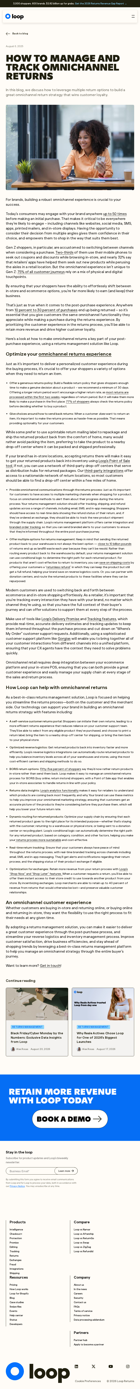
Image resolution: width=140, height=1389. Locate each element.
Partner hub (80, 1340)
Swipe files (16, 1306)
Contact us (80, 1302)
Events (13, 1311)
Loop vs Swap (81, 1242)
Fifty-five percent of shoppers (60, 769)
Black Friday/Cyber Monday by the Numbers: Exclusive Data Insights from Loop (37, 1037)
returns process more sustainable (38, 840)
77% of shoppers (78, 401)
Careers (78, 1293)
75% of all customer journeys (41, 272)
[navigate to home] (14, 17)
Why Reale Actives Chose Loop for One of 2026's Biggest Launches (100, 1037)
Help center (16, 1315)
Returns (14, 1255)
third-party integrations (103, 471)
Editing (14, 1247)
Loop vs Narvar (82, 1229)
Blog (12, 1298)
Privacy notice (82, 1315)
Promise (14, 1242)
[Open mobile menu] (133, 16)
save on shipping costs (114, 562)
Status (13, 1319)
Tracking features (101, 619)
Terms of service (83, 1311)
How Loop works (19, 1289)
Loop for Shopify (19, 1293)
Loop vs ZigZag (82, 1247)
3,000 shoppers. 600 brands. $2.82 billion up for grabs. (70, 3)
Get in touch (50, 966)
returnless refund (58, 567)
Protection (16, 1238)
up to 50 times (115, 214)
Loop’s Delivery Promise (61, 619)
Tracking (14, 1251)
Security (78, 1298)
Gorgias (64, 638)
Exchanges (16, 1260)
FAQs (77, 1306)
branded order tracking (25, 527)
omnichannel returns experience (75, 354)
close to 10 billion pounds (114, 544)
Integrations (17, 1268)
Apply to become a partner (89, 1344)
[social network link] (76, 1366)
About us (79, 1284)
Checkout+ (16, 1234)
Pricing (13, 1284)
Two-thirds (64, 252)
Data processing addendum (89, 1319)
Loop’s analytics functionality (59, 790)
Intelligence (16, 1229)
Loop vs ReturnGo (84, 1238)
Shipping (15, 1273)
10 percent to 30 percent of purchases (46, 310)
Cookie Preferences (88, 1381)
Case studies (17, 1302)
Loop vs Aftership (84, 1234)
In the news (80, 1289)
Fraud (13, 1264)
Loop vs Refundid (83, 1251)
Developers (16, 1324)
